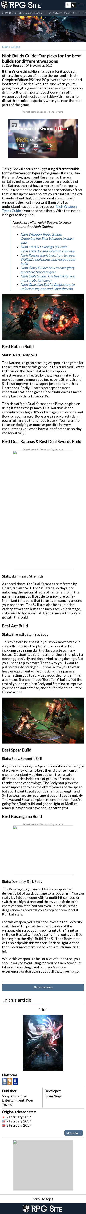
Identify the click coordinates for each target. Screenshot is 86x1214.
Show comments (43, 987)
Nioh (5, 47)
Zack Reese (13, 65)
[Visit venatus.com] (70, 151)
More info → (73, 1133)
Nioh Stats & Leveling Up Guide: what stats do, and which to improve (47, 249)
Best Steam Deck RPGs (62, 13)
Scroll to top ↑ (43, 1199)
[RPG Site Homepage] (21, 5)
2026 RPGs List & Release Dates (22, 13)
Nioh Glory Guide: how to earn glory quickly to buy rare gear (47, 270)
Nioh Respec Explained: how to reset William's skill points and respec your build (48, 259)
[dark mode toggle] (70, 5)
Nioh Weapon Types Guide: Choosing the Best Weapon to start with (46, 238)
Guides (15, 47)
